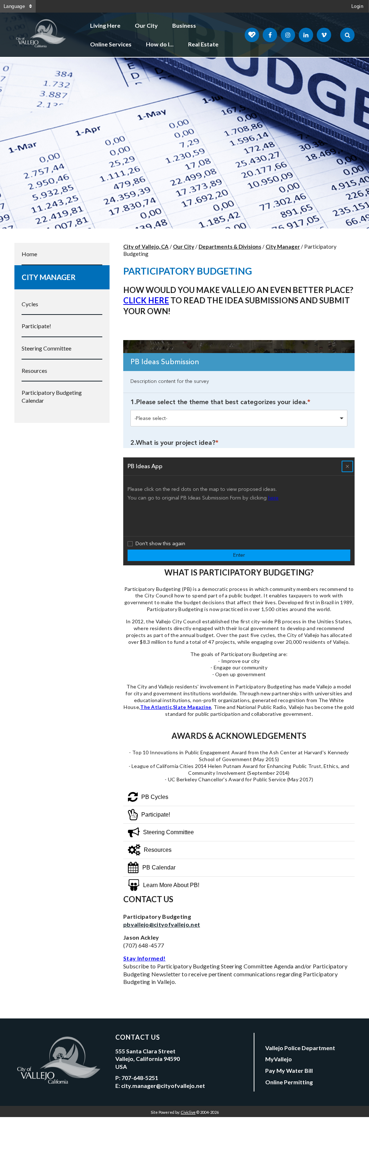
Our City (146, 25)
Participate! (36, 325)
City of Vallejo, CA (146, 246)
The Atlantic (156, 707)
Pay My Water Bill (289, 1070)
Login (357, 6)
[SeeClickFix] (252, 35)
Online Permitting (289, 1082)
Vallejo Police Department (300, 1047)
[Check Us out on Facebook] (270, 35)
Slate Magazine (192, 707)
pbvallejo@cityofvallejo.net (161, 924)
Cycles (30, 303)
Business (184, 25)
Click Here (146, 300)
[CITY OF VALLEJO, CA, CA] (41, 35)
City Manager (49, 277)
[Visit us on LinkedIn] (306, 35)
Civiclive (188, 1112)
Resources (34, 370)
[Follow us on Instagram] (288, 35)
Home (29, 253)
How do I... (160, 44)
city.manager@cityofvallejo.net (163, 1085)
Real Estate (203, 44)
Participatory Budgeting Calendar (52, 396)
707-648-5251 (139, 1077)
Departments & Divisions (230, 246)
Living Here (105, 25)
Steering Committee (46, 348)
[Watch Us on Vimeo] (324, 35)
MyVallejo (278, 1059)
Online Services (111, 44)
